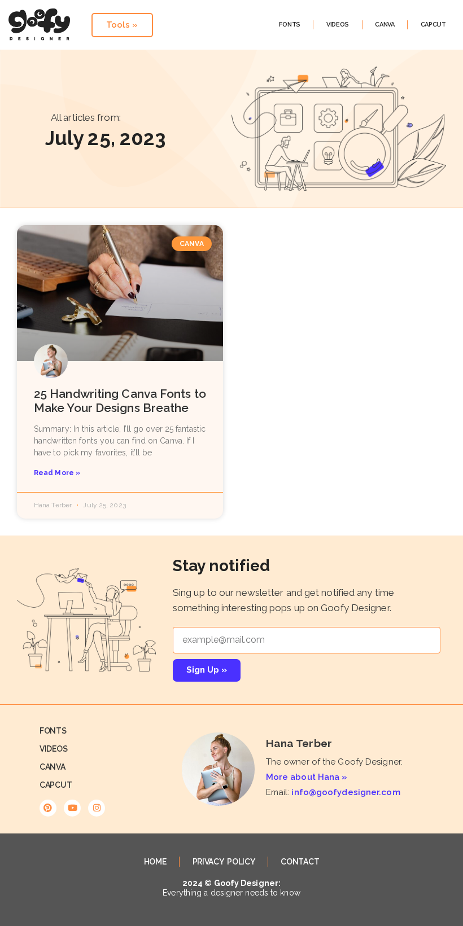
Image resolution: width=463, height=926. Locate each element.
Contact (300, 861)
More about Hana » (307, 777)
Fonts (289, 24)
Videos (337, 24)
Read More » (57, 473)
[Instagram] (96, 808)
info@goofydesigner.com (345, 792)
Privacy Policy (224, 861)
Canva (385, 24)
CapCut (433, 24)
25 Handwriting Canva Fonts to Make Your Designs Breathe (120, 401)
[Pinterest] (48, 808)
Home (155, 861)
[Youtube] (72, 808)
